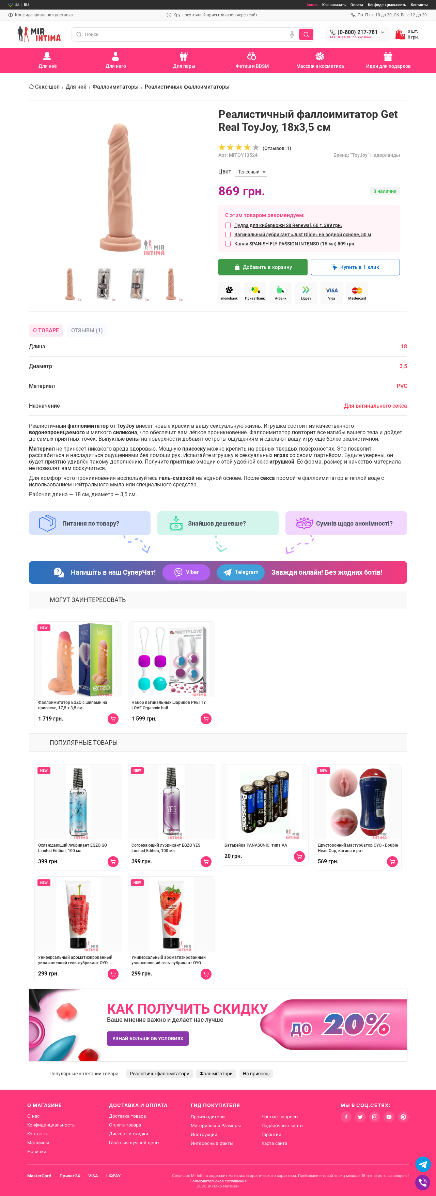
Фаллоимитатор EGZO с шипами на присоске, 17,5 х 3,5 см (72, 705)
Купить (113, 718)
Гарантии (271, 1134)
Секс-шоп (47, 87)
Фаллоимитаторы (116, 87)
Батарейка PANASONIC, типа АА (255, 845)
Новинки (36, 1151)
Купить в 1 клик (359, 267)
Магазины (38, 1142)
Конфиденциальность (387, 5)
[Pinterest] (403, 1116)
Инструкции (204, 1134)
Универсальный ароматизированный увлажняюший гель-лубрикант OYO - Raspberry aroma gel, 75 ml (75, 960)
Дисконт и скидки (128, 1133)
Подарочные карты (282, 1125)
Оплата (357, 5)
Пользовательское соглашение (218, 1181)
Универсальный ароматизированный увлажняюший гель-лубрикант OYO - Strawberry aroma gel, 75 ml (168, 960)
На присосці (256, 1073)
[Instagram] (374, 1116)
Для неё (76, 87)
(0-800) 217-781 (358, 32)
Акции (312, 5)
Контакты (419, 5)
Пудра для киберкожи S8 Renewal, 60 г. (288, 225)
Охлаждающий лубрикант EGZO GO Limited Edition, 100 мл (72, 848)
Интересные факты (212, 1143)
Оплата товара (125, 1124)
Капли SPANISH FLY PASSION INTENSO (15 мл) (295, 243)
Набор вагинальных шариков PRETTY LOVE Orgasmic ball (168, 705)
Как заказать (334, 5)
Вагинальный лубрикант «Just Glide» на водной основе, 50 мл (305, 234)
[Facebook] (346, 1116)
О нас (33, 1116)
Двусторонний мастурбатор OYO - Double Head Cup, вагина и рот (358, 848)
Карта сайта (274, 1143)
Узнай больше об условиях (147, 1038)
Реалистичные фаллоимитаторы (187, 87)
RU (26, 5)
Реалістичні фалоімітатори (159, 1073)
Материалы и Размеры (216, 1125)
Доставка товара (127, 1116)
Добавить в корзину (267, 267)
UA (17, 5)
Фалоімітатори (216, 1073)
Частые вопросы (280, 1116)
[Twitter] (360, 1116)
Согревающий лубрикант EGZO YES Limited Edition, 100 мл (165, 848)
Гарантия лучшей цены (134, 1142)
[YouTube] (389, 1116)
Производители (208, 1116)
